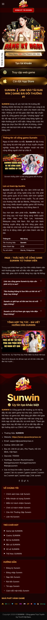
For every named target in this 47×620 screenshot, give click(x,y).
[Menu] (3, 4)
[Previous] (2, 348)
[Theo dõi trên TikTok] (25, 481)
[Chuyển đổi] (41, 281)
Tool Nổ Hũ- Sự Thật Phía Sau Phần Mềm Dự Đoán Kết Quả (23, 355)
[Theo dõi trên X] (28, 481)
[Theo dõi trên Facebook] (19, 481)
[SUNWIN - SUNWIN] (23, 4)
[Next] (45, 348)
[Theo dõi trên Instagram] (22, 481)
